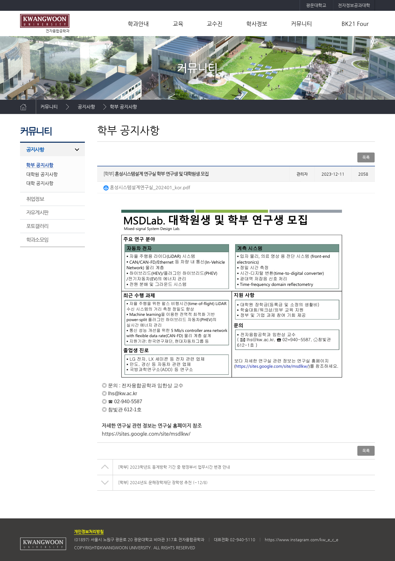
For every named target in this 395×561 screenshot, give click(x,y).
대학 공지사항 (39, 183)
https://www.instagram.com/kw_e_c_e (301, 539)
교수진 (214, 23)
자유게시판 (37, 212)
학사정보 (256, 23)
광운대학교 (316, 5)
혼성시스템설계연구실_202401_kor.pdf (149, 187)
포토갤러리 (37, 226)
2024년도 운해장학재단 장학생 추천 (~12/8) (163, 482)
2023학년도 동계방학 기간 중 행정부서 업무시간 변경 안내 (174, 467)
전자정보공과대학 (354, 5)
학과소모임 (37, 240)
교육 (178, 23)
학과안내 (138, 23)
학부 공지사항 (123, 106)
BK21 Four (355, 23)
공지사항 (86, 106)
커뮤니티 (301, 23)
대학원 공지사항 (42, 174)
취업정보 (35, 199)
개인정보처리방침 (89, 531)
